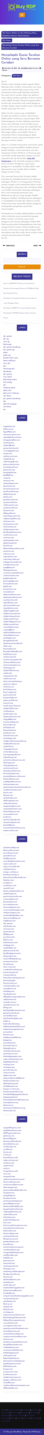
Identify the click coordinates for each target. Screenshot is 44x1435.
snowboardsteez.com (11, 1250)
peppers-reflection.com (12, 1380)
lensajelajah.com (9, 472)
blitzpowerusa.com (10, 1239)
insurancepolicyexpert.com (13, 910)
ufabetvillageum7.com (12, 622)
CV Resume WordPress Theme (15, 1432)
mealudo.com (8, 1282)
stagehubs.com (9, 426)
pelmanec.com (8, 1136)
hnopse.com (8, 1369)
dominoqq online (10, 379)
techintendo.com (9, 527)
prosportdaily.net (10, 698)
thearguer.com (9, 1269)
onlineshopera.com (10, 483)
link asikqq (7, 382)
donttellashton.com (11, 1144)
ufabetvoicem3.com (11, 624)
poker (5, 352)
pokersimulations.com (12, 595)
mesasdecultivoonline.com (13, 1228)
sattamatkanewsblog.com (13, 1334)
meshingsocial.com (10, 1266)
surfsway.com (8, 538)
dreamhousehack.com (11, 771)
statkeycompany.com (11, 913)
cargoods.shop (9, 1176)
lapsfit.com (7, 586)
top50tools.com (9, 921)
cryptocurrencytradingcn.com (15, 1336)
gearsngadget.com (10, 581)
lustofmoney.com (10, 1374)
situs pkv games (13, 1410)
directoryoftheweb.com (12, 1141)
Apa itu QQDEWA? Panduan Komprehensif (18, 283)
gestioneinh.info (9, 695)
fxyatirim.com (8, 510)
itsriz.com (7, 1174)
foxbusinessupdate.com (12, 1290)
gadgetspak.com (9, 578)
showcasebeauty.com (11, 907)
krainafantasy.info (10, 1157)
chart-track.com (9, 967)
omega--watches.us (11, 872)
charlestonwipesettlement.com (15, 1342)
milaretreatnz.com (10, 942)
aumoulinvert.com (10, 1054)
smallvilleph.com (9, 948)
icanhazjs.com (8, 1064)
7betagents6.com (10, 570)
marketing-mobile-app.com (14, 1271)
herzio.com (7, 1152)
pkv (4, 366)
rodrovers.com (9, 554)
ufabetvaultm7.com (11, 619)
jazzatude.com (9, 932)
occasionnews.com (10, 1372)
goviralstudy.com (10, 1070)
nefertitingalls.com (10, 462)
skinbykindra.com (10, 798)
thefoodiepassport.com (12, 1056)
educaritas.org (9, 470)
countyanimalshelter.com (13, 1350)
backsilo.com (8, 1309)
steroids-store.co (9, 1002)
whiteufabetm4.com (11, 635)
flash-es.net (7, 1304)
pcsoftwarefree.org (10, 491)
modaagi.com (8, 945)
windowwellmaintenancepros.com (16, 1385)
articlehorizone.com (11, 565)
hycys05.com (8, 1244)
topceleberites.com (10, 608)
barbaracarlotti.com (11, 1081)
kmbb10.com (8, 1258)
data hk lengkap (9, 404)
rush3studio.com (9, 1147)
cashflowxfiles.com (10, 1255)
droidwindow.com (10, 714)
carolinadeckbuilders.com (13, 915)
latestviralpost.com (10, 1233)
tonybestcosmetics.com (12, 790)
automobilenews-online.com (14, 776)
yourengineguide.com (11, 755)
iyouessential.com (10, 502)
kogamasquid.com (10, 1097)
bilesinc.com (8, 940)
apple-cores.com (9, 1075)
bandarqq (7, 371)
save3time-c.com (9, 885)
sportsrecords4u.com (11, 605)
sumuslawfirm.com (10, 1323)
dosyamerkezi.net (10, 902)
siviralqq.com (8, 1312)
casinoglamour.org (10, 1102)
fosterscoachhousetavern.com (15, 1225)
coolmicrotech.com (10, 768)
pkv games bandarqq (11, 347)
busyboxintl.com (9, 1198)
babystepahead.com (11, 1358)
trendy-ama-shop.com (12, 706)
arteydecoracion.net (11, 1005)
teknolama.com (9, 1217)
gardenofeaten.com (11, 1242)
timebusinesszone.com (12, 1377)
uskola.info (7, 673)
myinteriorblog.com (11, 722)
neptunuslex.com (9, 864)
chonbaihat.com (9, 994)
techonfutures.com (10, 736)
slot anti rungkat (18, 1415)
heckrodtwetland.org (11, 1024)
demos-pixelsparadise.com (13, 891)
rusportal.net (8, 1166)
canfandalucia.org (10, 752)
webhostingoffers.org (11, 519)
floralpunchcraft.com (11, 1274)
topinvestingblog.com (12, 918)
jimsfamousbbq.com (11, 848)
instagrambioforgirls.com (13, 1252)
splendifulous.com (10, 603)
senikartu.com (8, 1163)
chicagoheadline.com (11, 440)
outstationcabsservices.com (14, 760)
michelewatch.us (9, 869)
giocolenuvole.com (10, 500)
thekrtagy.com (9, 763)
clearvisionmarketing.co (12, 681)
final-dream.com (9, 689)
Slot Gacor (6, 40)
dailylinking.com (9, 494)
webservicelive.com (10, 830)
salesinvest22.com (10, 700)
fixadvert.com (8, 880)
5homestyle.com (9, 1111)
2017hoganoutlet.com (11, 1133)
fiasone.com (8, 1277)
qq (4, 409)
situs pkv (6, 363)
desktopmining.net (10, 1083)
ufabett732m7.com (10, 708)
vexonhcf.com (8, 888)
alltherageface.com (11, 801)
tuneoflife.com (9, 1383)
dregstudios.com (9, 956)
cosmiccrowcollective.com (13, 1185)
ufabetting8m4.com (11, 611)
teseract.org (8, 703)
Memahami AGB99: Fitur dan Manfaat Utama (19, 308)
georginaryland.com (11, 1013)
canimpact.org (9, 1067)
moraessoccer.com (10, 961)
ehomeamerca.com (10, 524)
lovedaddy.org (9, 1293)
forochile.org (8, 964)
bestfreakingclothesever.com (14, 1317)
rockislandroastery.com (12, 809)
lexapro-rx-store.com (11, 1089)
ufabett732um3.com (11, 670)
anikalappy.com (9, 638)
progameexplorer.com (11, 806)
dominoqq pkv (9, 369)
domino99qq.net (9, 1139)
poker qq (6, 355)
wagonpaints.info (10, 676)
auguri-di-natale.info (11, 867)
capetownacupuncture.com (13, 1179)
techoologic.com (9, 738)
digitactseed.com (10, 543)
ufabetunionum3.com (11, 613)
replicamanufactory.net (12, 597)
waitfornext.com (9, 679)
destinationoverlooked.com (14, 1361)
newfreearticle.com (10, 1236)
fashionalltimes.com (11, 779)
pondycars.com (9, 733)
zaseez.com (7, 453)
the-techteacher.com (11, 774)
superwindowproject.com (13, 1059)
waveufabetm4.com (11, 627)
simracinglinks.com (10, 899)
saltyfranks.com (9, 926)
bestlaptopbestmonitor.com (14, 1010)
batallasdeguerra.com (12, 953)
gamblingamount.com (12, 1364)
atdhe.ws (6, 1021)
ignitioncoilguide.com (11, 820)
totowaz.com (8, 1339)
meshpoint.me (8, 1193)
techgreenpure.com (11, 529)
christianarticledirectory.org (14, 1108)
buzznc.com (7, 792)
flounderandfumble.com (12, 651)
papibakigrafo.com (10, 1062)
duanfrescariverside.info (12, 643)
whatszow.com (9, 521)
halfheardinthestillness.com (14, 1027)
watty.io (6, 1168)
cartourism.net (9, 1073)
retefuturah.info (9, 657)
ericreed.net (8, 1032)
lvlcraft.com (8, 546)
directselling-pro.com (11, 811)
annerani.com (8, 929)
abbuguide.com (9, 513)
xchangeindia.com (10, 765)
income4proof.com (10, 467)
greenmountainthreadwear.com (15, 1328)
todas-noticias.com (10, 1160)
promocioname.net (10, 972)
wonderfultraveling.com (12, 970)
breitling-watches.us (11, 875)
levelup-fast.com (9, 589)
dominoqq (7, 344)
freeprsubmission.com (12, 717)
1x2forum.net (8, 429)
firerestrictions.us (10, 983)
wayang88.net (8, 630)
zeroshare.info (9, 937)
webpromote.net (9, 999)
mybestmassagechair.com (13, 1029)
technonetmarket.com (12, 665)
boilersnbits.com (9, 1231)
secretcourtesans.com (11, 435)
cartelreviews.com (10, 535)
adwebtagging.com (11, 1353)
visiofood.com (8, 711)
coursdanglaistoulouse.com (14, 861)
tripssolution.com (10, 557)
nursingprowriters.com (12, 1326)
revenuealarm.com (10, 814)
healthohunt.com (10, 654)
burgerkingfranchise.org (13, 1209)
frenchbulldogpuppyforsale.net (15, 1094)
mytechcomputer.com (11, 822)
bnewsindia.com (9, 725)
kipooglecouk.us (9, 1048)
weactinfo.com (9, 1263)
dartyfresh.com (9, 486)
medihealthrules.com (11, 744)
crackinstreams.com (11, 576)
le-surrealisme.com (10, 904)
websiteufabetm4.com (12, 632)
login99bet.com (9, 432)
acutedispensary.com (11, 1331)
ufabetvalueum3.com (11, 616)
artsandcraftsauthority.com (14, 828)
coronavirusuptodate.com (13, 573)
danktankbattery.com (11, 1280)
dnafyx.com (7, 497)
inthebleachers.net (10, 1086)
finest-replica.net (9, 692)
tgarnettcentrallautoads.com (14, 877)
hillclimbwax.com (9, 1366)
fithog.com (7, 1008)
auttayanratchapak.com (12, 1201)
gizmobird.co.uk (9, 856)
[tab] (22, 15)
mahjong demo (9, 388)
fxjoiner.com (8, 795)
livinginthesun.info (10, 1171)
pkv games (7, 336)
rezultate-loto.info (10, 600)
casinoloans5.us (9, 1043)
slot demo (7, 396)
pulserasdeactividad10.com (13, 1078)
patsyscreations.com (11, 464)
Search (22, 254)
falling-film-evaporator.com (14, 1320)
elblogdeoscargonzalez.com (14, 997)
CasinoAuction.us (10, 1046)
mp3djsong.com (9, 858)
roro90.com (7, 1149)
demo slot (7, 390)
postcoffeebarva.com (11, 1204)
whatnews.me (8, 687)
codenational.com (10, 803)
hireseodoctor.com (10, 584)
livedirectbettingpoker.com (13, 1288)
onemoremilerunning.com (13, 1247)
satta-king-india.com (11, 559)
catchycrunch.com (10, 456)
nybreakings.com (10, 757)
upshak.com (8, 1307)
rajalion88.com (9, 445)
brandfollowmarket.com (12, 1345)
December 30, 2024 (10, 68)
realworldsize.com (10, 1214)
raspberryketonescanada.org (14, 741)
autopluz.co (7, 883)
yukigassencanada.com (12, 562)
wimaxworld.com (9, 975)
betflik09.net (8, 475)
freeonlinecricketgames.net (14, 978)
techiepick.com (9, 727)
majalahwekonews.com (12, 1130)
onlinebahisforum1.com (12, 437)
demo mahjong (9, 360)
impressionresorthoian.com (14, 1315)
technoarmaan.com (11, 784)
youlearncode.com (10, 508)
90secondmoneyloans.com (13, 548)
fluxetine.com (8, 1035)
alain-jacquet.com (10, 1187)
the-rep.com (8, 923)
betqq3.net (7, 1040)
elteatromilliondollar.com (13, 1206)
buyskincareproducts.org (13, 1092)
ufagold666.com (9, 719)
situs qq (6, 342)
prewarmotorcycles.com (12, 896)
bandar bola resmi (10, 358)
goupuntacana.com (11, 448)
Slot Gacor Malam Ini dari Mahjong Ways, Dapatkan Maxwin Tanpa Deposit (19, 34)
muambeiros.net (9, 989)
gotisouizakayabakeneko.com (15, 1190)
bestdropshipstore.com (12, 532)
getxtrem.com (8, 1261)
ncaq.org (6, 478)
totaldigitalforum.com (12, 782)
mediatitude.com (9, 894)
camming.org (8, 443)
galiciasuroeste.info (11, 951)
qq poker (26, 1418)
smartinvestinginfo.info (12, 660)
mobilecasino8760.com (12, 1037)
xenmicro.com (8, 481)
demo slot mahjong (11, 393)
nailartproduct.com (10, 540)
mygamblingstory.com (12, 1128)
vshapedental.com (10, 749)
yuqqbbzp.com (9, 567)
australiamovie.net (10, 853)
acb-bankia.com (9, 1301)
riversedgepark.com (11, 451)
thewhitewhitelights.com (13, 1018)
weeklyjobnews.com (11, 1347)
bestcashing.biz (9, 980)
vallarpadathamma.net (12, 1212)
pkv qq (6, 339)
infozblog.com (8, 991)
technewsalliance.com (11, 662)
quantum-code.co (10, 684)
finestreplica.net (9, 649)
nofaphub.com (9, 459)
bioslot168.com (9, 825)
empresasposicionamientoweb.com (17, 787)
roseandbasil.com (10, 1016)
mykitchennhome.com (11, 1051)
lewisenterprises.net (11, 489)
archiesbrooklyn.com (11, 986)
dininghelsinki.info (10, 641)
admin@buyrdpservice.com (29, 68)
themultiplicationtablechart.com (16, 1100)
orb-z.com (7, 1223)
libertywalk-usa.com (11, 850)
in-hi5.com (7, 1155)
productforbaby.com (11, 1220)
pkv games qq (9, 350)
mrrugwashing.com (11, 1299)
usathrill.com (8, 746)
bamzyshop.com (9, 730)
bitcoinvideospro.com (11, 1182)
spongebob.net (9, 1195)
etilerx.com (7, 646)
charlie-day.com (9, 1285)
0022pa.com (8, 934)
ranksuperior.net (9, 1355)
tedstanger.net (9, 668)
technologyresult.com (11, 516)
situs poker (7, 377)
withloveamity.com (10, 505)
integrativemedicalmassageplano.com (18, 1296)
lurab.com (7, 817)
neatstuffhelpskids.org (12, 959)
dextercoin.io (8, 1105)
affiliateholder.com (10, 1388)
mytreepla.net (8, 592)
